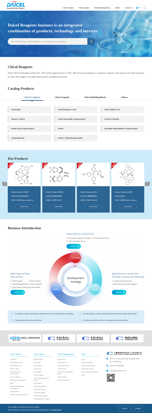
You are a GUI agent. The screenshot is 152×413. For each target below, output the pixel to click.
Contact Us (129, 8)
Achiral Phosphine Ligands (88, 365)
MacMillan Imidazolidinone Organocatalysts (17, 387)
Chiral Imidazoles (14, 391)
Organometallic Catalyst (87, 369)
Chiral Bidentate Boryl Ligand (42, 399)
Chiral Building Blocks (102, 8)
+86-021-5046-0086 (117, 366)
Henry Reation (37, 383)
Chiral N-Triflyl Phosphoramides (18, 394)
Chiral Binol (13, 359)
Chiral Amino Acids (63, 362)
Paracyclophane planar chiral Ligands (41, 379)
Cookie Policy (56, 410)
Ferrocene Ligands (39, 375)
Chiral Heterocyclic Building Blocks (65, 373)
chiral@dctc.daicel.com (118, 371)
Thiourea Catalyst (14, 369)
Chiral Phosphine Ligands (40, 396)
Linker (83, 375)
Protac (83, 359)
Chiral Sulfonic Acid (15, 365)
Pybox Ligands (38, 365)
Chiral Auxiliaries (62, 377)
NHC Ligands (37, 369)
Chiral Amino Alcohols (64, 365)
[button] (4, 184)
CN (140, 8)
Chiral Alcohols (62, 369)
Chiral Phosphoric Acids (16, 362)
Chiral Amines (61, 359)
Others (117, 8)
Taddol (12, 383)
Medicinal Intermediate (64, 380)
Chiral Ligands (84, 8)
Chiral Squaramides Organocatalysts (15, 373)
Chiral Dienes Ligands (40, 392)
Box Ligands (37, 362)
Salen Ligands (37, 372)
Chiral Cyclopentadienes (40, 386)
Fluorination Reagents (87, 362)
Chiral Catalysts (68, 8)
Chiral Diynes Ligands (40, 389)
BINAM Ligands (38, 359)
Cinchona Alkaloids (15, 377)
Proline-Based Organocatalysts (18, 380)
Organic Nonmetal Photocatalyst (89, 372)
